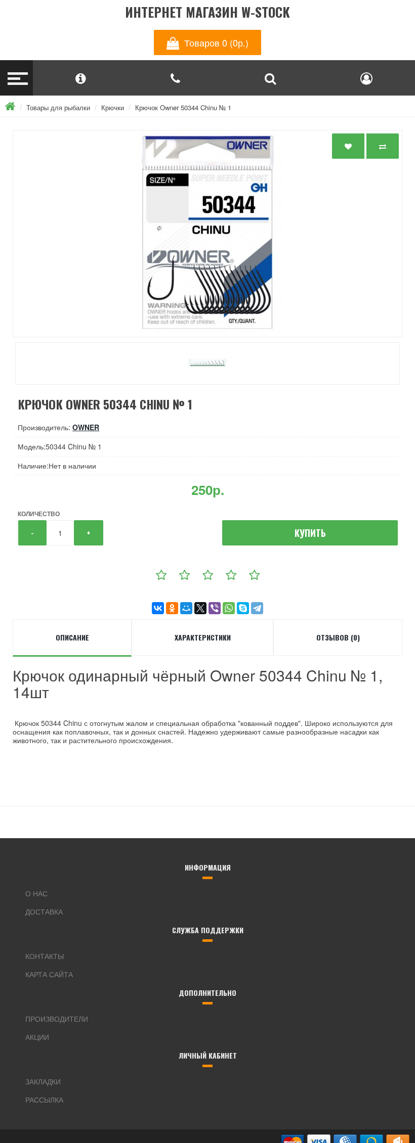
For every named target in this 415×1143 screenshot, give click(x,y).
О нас (36, 893)
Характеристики (203, 637)
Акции (37, 1037)
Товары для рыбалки (58, 107)
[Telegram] (257, 608)
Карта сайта (49, 974)
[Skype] (243, 608)
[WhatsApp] (229, 608)
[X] (200, 608)
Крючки (112, 107)
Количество (39, 513)
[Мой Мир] (186, 608)
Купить (310, 532)
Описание (72, 637)
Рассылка (44, 1099)
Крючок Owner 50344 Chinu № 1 (183, 107)
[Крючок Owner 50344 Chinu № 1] (207, 233)
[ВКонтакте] (158, 608)
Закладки (43, 1081)
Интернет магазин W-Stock (207, 12)
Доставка (44, 911)
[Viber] (215, 608)
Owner (85, 427)
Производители (56, 1019)
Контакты (44, 956)
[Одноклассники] (172, 608)
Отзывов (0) (338, 637)
